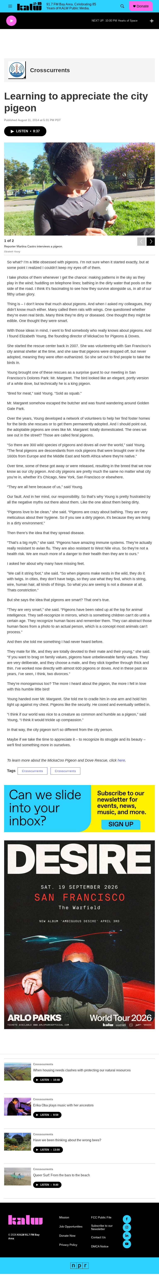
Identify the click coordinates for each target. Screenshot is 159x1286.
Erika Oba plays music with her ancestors (63, 1105)
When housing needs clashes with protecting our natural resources (82, 1070)
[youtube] (127, 1244)
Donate (143, 6)
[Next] (151, 241)
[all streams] (153, 20)
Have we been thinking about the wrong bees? (67, 1140)
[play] (11, 20)
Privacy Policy (68, 1244)
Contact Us (98, 1237)
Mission (64, 1217)
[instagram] (127, 1227)
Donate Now (67, 1235)
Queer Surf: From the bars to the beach (61, 1175)
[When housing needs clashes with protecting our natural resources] (17, 1072)
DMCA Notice (99, 1246)
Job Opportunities (70, 1226)
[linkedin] (127, 1236)
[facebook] (127, 1219)
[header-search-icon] (122, 6)
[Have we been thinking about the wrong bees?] (17, 1142)
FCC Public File (101, 1217)
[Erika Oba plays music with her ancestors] (17, 1107)
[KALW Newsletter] (79, 808)
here (121, 760)
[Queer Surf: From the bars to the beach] (17, 1176)
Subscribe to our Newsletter (102, 1227)
